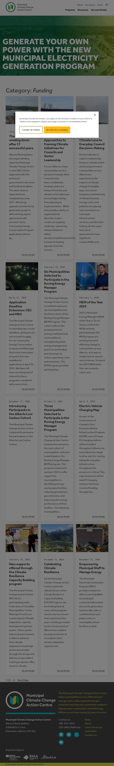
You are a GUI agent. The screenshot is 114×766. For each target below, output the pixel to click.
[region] (57, 124)
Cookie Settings (31, 130)
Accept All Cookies (57, 130)
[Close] (95, 115)
